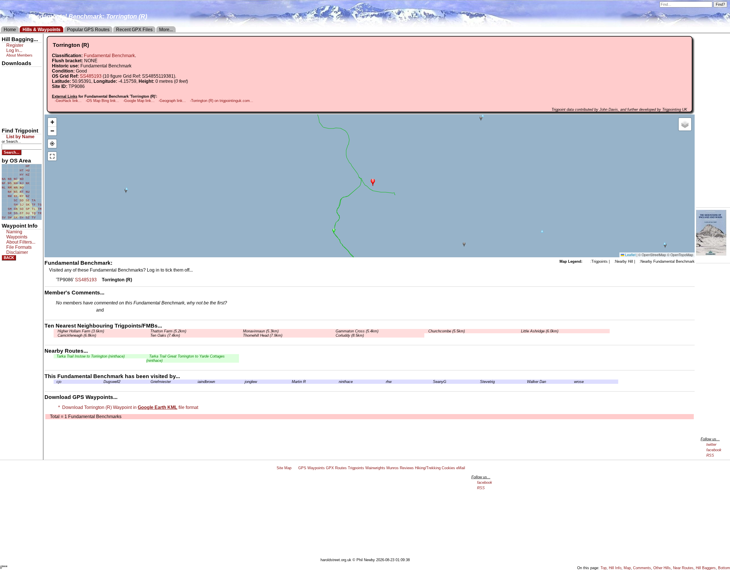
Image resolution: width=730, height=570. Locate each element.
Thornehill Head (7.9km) (262, 335)
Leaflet (630, 254)
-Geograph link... (172, 101)
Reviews (407, 468)
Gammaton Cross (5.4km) (356, 331)
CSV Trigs (13, 120)
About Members (19, 55)
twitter (711, 444)
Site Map (284, 468)
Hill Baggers (706, 568)
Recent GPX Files (134, 29)
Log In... (116, 310)
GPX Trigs (13, 71)
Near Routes (683, 568)
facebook (713, 450)
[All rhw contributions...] (384, 382)
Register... (69, 310)
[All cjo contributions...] (55, 382)
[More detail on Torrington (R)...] (99, 279)
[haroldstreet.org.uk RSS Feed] (295, 468)
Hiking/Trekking (428, 468)
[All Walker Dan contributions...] (525, 382)
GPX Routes (336, 468)
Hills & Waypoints (41, 29)
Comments (642, 568)
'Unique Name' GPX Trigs (18, 82)
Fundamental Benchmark (109, 55)
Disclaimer (17, 252)
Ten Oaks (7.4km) (164, 335)
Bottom (724, 568)
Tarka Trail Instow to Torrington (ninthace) (90, 356)
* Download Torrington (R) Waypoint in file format (127, 407)
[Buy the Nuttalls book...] (711, 254)
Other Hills (662, 568)
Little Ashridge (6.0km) (539, 331)
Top (604, 568)
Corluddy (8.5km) (349, 335)
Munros (392, 468)
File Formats (19, 247)
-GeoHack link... (68, 101)
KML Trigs (13, 101)
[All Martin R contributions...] (290, 382)
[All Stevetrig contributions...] (478, 382)
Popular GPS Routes (88, 29)
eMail (460, 468)
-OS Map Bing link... (102, 101)
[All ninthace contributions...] (337, 382)
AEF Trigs (13, 110)
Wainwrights (375, 468)
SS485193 (91, 76)
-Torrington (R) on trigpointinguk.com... (221, 101)
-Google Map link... (139, 101)
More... (166, 29)
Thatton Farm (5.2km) (167, 331)
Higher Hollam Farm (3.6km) (80, 331)
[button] (372, 182)
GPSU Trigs (14, 91)
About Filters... (20, 242)
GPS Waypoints (311, 468)
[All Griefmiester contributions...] (149, 382)
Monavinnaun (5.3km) (260, 331)
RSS (710, 455)
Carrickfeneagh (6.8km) (76, 335)
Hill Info (615, 568)
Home (10, 29)
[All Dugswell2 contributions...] (102, 382)
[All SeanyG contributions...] (431, 382)
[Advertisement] (367, 515)
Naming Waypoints (16, 234)
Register (14, 45)
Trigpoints (356, 468)
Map (627, 568)
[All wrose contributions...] (572, 382)
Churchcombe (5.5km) (446, 331)
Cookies (448, 468)
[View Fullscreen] (52, 156)
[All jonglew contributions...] (243, 382)
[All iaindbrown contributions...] (196, 382)
